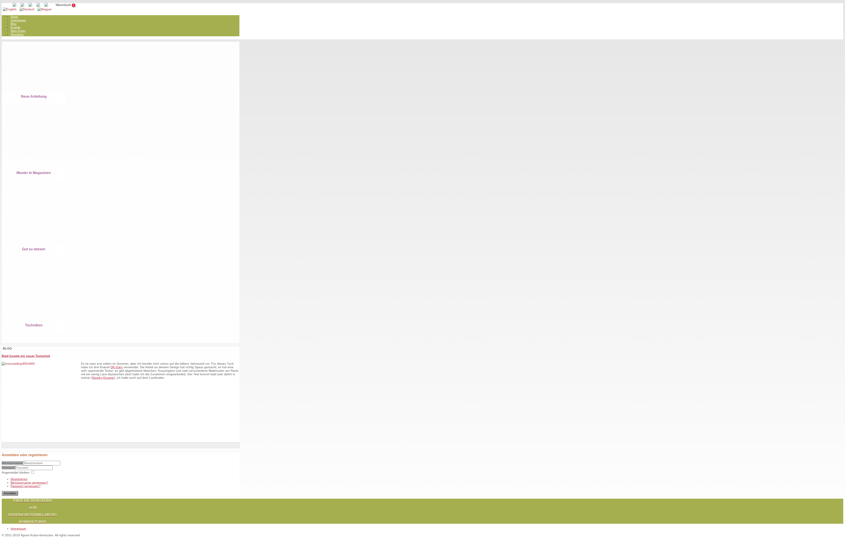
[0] (60, 5)
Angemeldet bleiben (15, 472)
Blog (14, 24)
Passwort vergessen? (25, 486)
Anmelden (10, 493)
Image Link (30, 70)
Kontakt (15, 27)
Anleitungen (18, 20)
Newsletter (17, 34)
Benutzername (12, 463)
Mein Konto (18, 31)
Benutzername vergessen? (29, 482)
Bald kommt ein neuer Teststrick (26, 356)
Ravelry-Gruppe (103, 377)
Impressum (18, 528)
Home (14, 16)
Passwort (8, 467)
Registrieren (19, 479)
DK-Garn (116, 367)
